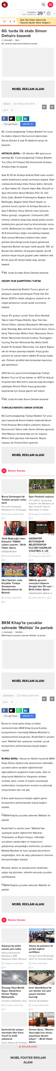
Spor (17, 40)
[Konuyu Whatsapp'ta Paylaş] (19, 118)
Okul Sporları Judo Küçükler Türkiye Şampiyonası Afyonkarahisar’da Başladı (12, 586)
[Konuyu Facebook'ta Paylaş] (5, 118)
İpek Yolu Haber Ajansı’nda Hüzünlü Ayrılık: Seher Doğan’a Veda (35, 23)
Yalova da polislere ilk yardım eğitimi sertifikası (41, 949)
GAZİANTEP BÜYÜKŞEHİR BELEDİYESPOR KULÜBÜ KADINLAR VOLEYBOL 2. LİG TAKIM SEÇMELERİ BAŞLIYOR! (40, 548)
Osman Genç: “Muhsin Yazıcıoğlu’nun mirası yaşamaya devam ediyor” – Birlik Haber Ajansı (41, 1036)
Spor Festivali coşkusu (41, 496)
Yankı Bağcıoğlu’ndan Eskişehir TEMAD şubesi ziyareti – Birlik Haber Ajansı (14, 543)
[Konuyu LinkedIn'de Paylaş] (26, 118)
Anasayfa (8, 40)
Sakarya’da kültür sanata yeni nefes (11, 947)
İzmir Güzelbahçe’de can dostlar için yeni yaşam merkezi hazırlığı (40, 992)
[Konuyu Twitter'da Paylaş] (12, 118)
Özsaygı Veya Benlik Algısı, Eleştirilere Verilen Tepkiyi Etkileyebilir (13, 992)
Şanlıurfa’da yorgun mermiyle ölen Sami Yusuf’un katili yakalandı (12, 1034)
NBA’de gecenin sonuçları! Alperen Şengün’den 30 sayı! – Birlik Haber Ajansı (41, 585)
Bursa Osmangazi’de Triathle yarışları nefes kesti (14, 499)
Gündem (19, 632)
